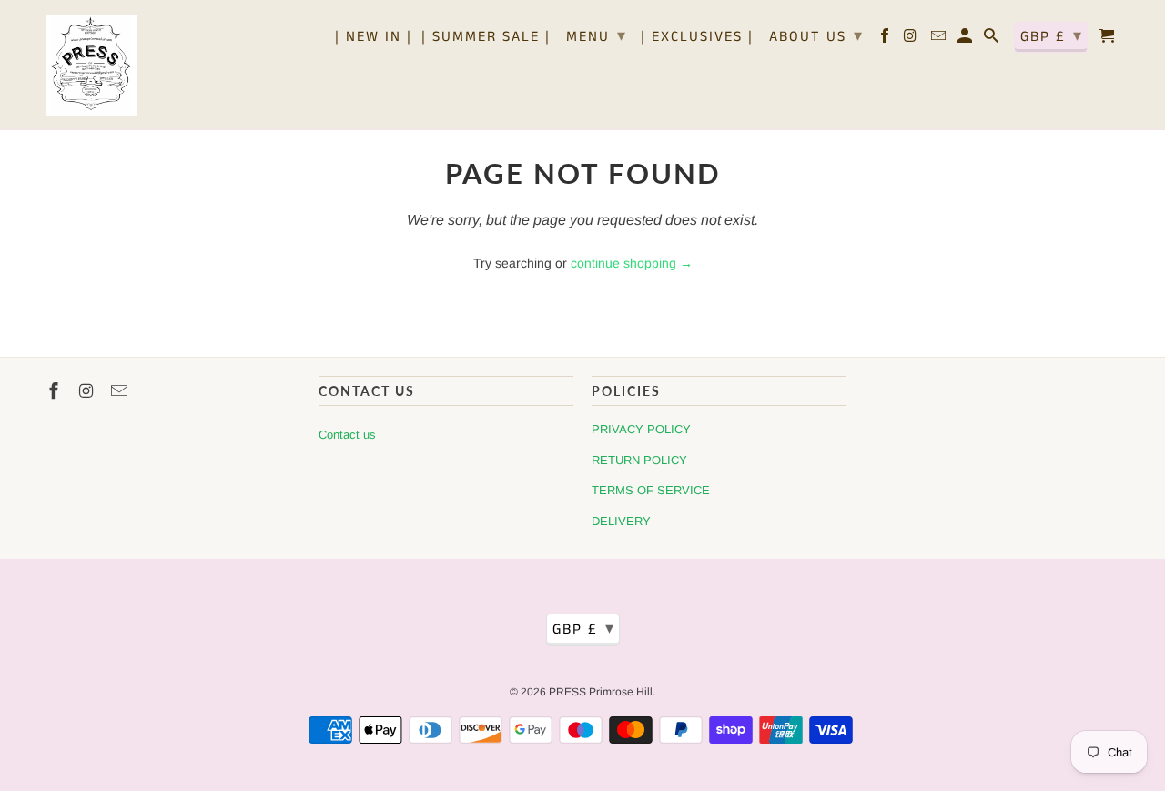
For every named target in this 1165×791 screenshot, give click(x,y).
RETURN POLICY (639, 460)
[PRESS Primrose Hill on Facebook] (886, 40)
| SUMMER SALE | (486, 38)
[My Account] (966, 40)
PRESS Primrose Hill (601, 691)
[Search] (992, 40)
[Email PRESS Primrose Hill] (939, 40)
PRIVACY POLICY (641, 429)
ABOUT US (816, 36)
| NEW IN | (373, 38)
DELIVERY (621, 521)
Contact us (347, 434)
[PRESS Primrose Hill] (91, 65)
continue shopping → (632, 263)
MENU (596, 36)
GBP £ (1051, 36)
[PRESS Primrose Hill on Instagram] (912, 40)
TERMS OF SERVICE (651, 490)
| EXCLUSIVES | (697, 38)
